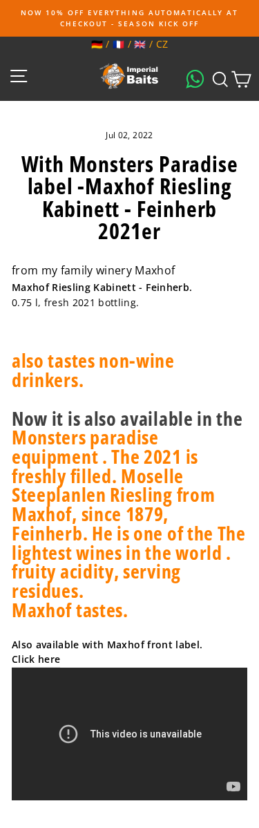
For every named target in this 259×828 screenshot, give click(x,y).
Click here (36, 659)
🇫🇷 (118, 43)
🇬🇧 (140, 43)
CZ (162, 43)
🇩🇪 (97, 43)
